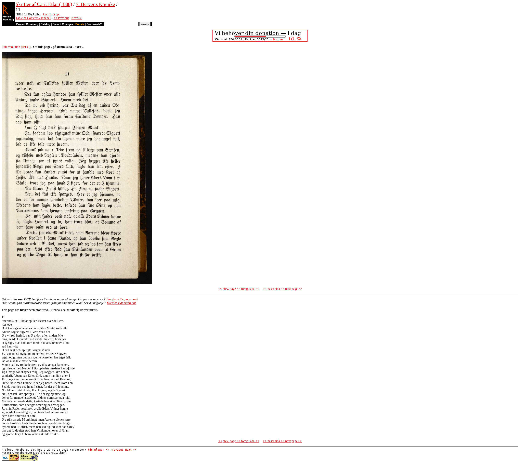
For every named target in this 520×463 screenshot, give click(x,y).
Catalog (45, 24)
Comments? (94, 24)
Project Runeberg (27, 24)
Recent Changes (63, 24)
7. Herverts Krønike (95, 4)
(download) (96, 449)
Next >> (76, 18)
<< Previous (61, 18)
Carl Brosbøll (51, 14)
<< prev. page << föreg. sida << (238, 288)
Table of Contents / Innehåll (33, 18)
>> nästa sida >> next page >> (282, 288)
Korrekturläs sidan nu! (121, 303)
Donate (79, 24)
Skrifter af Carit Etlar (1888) (44, 4)
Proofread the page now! (122, 299)
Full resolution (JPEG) (16, 47)
